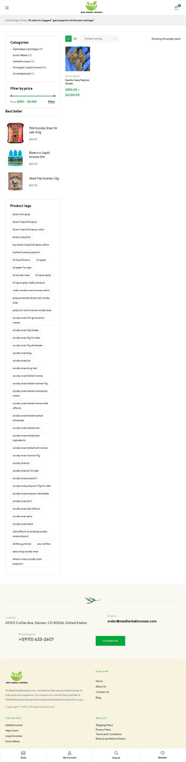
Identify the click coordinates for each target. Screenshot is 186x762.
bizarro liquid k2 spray (25, 221)
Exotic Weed (72, 76)
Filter (51, 102)
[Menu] (7, 7)
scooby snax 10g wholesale (28, 345)
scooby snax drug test (25, 368)
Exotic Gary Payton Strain (77, 82)
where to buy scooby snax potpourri (27, 561)
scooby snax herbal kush (26, 428)
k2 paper (41, 259)
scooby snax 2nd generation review (28, 320)
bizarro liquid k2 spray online (28, 229)
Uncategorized (22, 73)
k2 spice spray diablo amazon (29, 282)
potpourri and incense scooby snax (32, 310)
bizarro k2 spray (21, 214)
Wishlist (162, 757)
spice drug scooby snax (25, 551)
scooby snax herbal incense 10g (30, 383)
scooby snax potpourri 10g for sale (32, 485)
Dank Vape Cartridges (25, 49)
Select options (73, 70)
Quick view (84, 70)
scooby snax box (22, 360)
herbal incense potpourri (26, 252)
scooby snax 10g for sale (26, 337)
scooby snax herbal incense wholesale (28, 418)
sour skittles (43, 543)
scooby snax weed (23, 524)
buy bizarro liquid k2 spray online (31, 244)
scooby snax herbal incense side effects (30, 406)
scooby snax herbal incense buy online (30, 393)
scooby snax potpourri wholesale (31, 493)
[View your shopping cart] (176, 7)
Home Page (12, 20)
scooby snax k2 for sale (26, 470)
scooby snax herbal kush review (30, 447)
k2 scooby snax (21, 275)
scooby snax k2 (21, 463)
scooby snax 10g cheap (25, 330)
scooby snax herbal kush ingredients (26, 438)
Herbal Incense (21, 61)
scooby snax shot (22, 501)
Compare (81, 70)
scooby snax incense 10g (26, 455)
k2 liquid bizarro (21, 259)
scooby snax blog (22, 353)
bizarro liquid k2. (22, 237)
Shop (24, 20)
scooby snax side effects (26, 508)
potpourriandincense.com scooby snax (31, 300)
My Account (69, 757)
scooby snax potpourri (25, 478)
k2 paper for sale (22, 267)
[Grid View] (68, 39)
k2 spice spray (43, 275)
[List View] (75, 39)
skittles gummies (22, 543)
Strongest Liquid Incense (27, 67)
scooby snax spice (22, 516)
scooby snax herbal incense (28, 375)
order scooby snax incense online (31, 290)
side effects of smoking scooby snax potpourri (30, 534)
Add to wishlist (79, 70)
